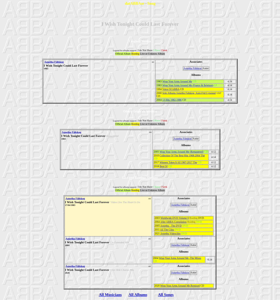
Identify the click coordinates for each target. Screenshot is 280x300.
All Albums (137, 295)
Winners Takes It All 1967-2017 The (178, 162)
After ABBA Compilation (173, 221)
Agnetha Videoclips (170, 233)
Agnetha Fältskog (54, 62)
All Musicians (110, 295)
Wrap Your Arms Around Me (177, 81)
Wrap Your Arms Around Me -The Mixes (180, 258)
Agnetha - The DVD (171, 225)
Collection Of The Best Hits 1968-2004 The (182, 155)
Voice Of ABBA (170, 89)
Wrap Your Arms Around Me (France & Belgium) (187, 85)
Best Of (164, 166)
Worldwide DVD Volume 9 (174, 218)
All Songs (166, 295)
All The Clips (167, 229)
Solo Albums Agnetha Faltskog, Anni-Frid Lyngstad (189, 93)
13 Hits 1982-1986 (172, 99)
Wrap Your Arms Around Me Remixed (180, 285)
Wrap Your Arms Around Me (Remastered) (182, 151)
